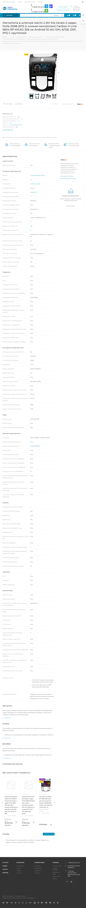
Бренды (5, 872)
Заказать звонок (63, 7)
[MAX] (51, 6)
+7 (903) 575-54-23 (38, 7)
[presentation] (2, 802)
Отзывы (18, 870)
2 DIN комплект (35, 184)
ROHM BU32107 (35, 446)
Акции (5, 866)
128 (19, 116)
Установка (37, 866)
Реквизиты (38, 870)
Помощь (56, 862)
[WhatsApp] (46, 11)
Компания (20, 862)
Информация (39, 862)
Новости (18, 868)
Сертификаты (38, 868)
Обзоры (55, 878)
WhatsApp (71, 882)
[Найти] (62, 15)
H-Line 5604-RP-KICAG (15, 125)
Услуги (5, 869)
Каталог (6, 862)
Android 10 (33, 192)
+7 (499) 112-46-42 (38, 12)
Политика (37, 873)
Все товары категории (66, 176)
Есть (31, 316)
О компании (20, 866)
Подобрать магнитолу (63, 10)
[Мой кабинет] (82, 2)
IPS (31, 213)
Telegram (67, 882)
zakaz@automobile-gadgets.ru (74, 866)
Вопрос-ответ (56, 876)
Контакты (19, 873)
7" (30, 196)
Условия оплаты (57, 866)
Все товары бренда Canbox (68, 178)
